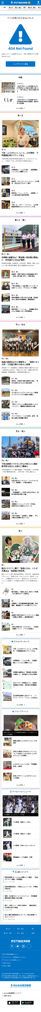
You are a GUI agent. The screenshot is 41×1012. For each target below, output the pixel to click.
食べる (11, 7)
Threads (29, 946)
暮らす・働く (32, 7)
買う (25, 7)
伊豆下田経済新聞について (10, 954)
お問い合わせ (7, 963)
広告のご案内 (7, 966)
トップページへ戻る (20, 64)
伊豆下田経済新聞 (19, 2)
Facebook (12, 946)
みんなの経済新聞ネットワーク (20, 985)
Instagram (23, 946)
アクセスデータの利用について (12, 960)
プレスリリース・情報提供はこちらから (14, 957)
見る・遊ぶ (18, 7)
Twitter (17, 946)
